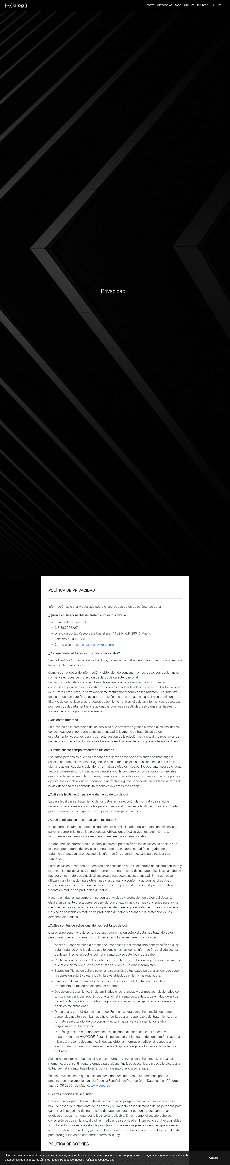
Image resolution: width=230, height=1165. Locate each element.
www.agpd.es (100, 1085)
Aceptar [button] (213, 1157)
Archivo (189, 5)
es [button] (219, 5)
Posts (150, 5)
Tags (178, 5)
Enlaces (202, 5)
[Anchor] (97, 590)
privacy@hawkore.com (98, 645)
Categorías (164, 5)
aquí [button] (112, 1159)
